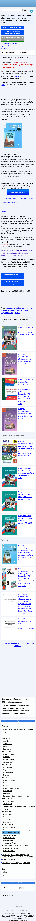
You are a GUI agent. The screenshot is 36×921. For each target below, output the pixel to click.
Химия (5, 817)
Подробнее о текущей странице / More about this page (9, 46)
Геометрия (7, 751)
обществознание (7, 313)
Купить (3, 211)
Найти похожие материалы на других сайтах (13, 39)
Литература (7, 762)
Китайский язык (9, 851)
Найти (4, 872)
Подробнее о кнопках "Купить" (16, 52)
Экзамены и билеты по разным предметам (19, 830)
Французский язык (10, 843)
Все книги (5, 866)
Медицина (7, 770)
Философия (7, 814)
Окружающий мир (9, 827)
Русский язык (8, 798)
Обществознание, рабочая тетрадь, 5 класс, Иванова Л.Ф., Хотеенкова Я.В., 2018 (26, 473)
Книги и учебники (8, 860)
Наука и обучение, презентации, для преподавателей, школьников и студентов (17, 855)
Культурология (8, 759)
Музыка (6, 775)
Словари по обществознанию (14, 713)
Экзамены (6, 738)
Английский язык (9, 835)
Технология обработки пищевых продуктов (19, 806)
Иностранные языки (10, 848)
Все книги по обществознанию (14, 699)
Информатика (8, 754)
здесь (17, 76)
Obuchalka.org (11, 913)
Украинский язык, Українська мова (16, 845)
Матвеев (29, 308)
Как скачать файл (9, 198)
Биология (6, 746)
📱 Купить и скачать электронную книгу (12, 32)
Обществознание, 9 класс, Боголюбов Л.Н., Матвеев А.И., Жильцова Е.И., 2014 (26, 331)
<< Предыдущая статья (10, 643)
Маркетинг (7, 765)
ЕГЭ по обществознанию (12, 702)
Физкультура (7, 812)
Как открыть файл (26, 198)
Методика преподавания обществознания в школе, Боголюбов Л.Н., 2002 (25, 413)
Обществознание (9, 780)
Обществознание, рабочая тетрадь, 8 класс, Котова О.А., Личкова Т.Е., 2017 (25, 519)
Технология (7, 804)
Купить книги (18, 192)
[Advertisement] (12, 93)
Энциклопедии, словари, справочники (16, 863)
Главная (5, 726)
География (7, 749)
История (6, 757)
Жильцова (9, 308)
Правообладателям (10, 202)
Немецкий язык (9, 840)
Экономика (7, 822)
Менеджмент (8, 772)
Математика (7, 767)
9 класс (17, 313)
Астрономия (7, 744)
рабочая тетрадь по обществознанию (14, 310)
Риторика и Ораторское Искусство (16, 796)
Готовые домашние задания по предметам (18, 729)
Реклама (6, 793)
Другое (4, 869)
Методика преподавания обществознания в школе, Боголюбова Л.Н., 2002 (25, 359)
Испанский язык (9, 838)
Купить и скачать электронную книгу (12, 283)
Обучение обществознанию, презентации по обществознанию (15, 709)
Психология (7, 791)
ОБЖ (5, 778)
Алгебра (6, 741)
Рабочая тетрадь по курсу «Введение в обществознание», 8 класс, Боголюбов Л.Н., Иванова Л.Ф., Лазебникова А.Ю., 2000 (25, 553)
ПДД (5, 785)
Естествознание (9, 783)
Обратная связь (8, 875)
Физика (6, 809)
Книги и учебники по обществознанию (17, 705)
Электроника (8, 825)
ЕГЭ (3, 735)
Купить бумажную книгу (12, 274)
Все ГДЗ (5, 732)
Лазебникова (19, 308)
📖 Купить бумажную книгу (12, 27)
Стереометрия (8, 801)
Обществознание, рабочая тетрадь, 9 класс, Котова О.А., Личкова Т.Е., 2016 (25, 495)
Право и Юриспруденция (12, 788)
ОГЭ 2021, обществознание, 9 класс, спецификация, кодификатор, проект (26, 623)
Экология (6, 819)
